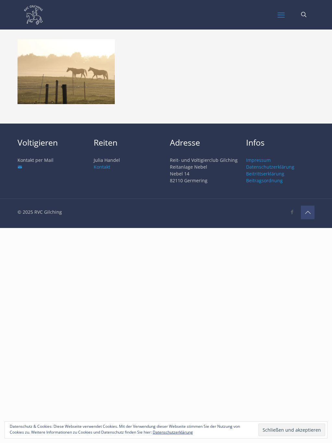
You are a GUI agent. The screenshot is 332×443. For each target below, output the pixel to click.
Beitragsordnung (264, 180)
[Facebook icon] (292, 212)
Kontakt (102, 167)
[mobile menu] (281, 14)
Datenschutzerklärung (270, 167)
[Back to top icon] (307, 212)
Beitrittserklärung (265, 174)
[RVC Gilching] (33, 14)
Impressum (258, 160)
